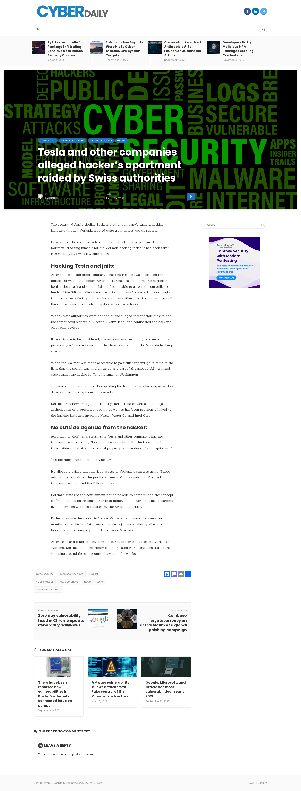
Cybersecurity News (101, 140)
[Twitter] (263, 11)
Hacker (93, 574)
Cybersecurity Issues (72, 140)
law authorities (69, 581)
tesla (100, 581)
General (122, 140)
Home (37, 29)
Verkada (138, 292)
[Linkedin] (255, 11)
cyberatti (51, 198)
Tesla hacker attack (48, 589)
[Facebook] (247, 11)
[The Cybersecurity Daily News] (73, 11)
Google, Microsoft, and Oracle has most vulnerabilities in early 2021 (166, 689)
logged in (61, 754)
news (87, 581)
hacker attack (44, 581)
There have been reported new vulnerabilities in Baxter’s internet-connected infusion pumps (55, 694)
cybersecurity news (71, 574)
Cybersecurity (47, 140)
